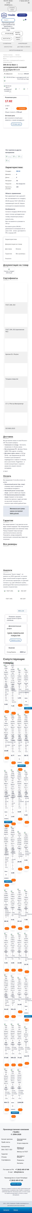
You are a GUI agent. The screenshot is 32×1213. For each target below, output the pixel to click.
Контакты (20, 1163)
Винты (4, 58)
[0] (24, 19)
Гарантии (8, 253)
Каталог (18, 55)
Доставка (8, 249)
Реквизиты (20, 1160)
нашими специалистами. (10, 587)
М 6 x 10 (21, 611)
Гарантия (4, 1154)
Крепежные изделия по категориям (12, 56)
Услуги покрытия (22, 1143)
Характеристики (11, 239)
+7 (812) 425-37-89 (22, 1169)
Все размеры (20, 253)
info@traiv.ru (19, 1172)
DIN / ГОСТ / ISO (6, 1149)
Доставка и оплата (20, 1156)
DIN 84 (18, 171)
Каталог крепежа (7, 1139)
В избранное (8, 73)
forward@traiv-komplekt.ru (12, 488)
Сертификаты (6, 1160)
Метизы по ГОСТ (22, 1151)
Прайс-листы (5, 1142)
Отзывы (4, 1157)
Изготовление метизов (21, 1139)
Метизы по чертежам (20, 1148)
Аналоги (8, 258)
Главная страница (8, 55)
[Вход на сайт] (4, 10)
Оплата (18, 249)
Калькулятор (5, 1146)
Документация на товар (13, 244)
